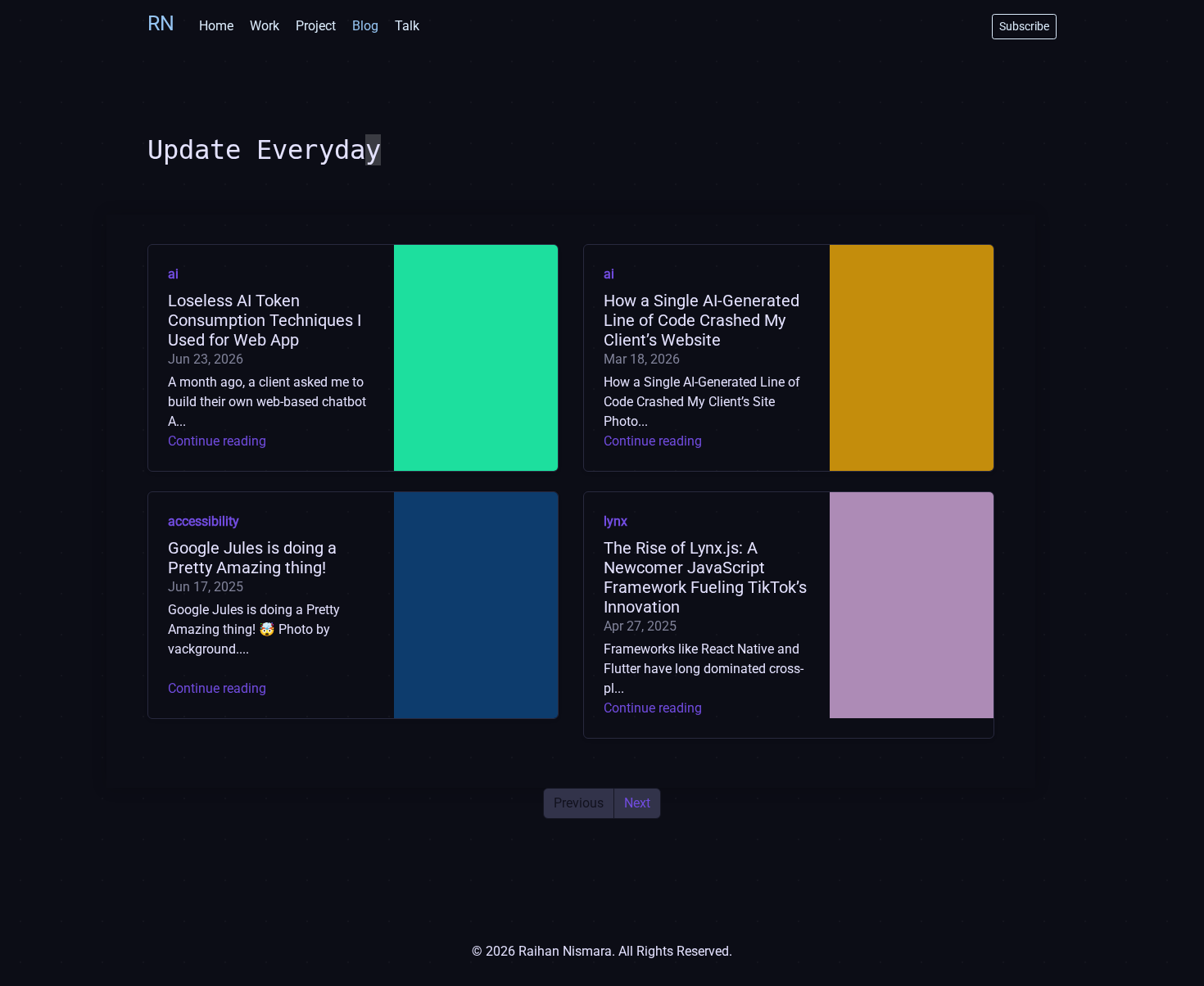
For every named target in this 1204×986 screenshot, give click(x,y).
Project (316, 26)
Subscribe (1024, 26)
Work (264, 26)
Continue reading (217, 441)
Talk (407, 26)
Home (216, 26)
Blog (365, 26)
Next (637, 803)
